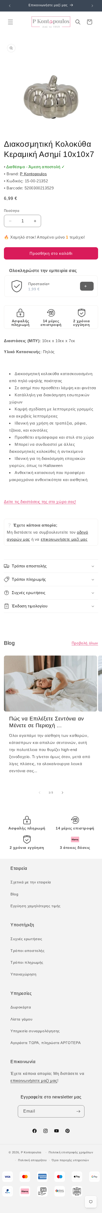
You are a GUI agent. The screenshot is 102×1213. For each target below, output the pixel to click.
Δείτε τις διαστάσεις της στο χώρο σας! (40, 501)
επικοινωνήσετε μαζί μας (64, 539)
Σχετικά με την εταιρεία (30, 882)
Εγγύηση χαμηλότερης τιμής (35, 906)
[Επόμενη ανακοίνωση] (92, 6)
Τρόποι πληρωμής (26, 962)
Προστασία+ (39, 284)
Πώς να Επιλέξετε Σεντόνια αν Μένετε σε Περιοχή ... (46, 722)
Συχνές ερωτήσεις (26, 939)
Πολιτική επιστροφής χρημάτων (71, 1152)
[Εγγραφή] (78, 1111)
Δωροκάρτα (20, 1007)
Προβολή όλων (85, 643)
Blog (14, 894)
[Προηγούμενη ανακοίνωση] (9, 6)
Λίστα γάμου (21, 1019)
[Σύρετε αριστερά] (39, 792)
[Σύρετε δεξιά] (62, 792)
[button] (10, 22)
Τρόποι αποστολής (27, 951)
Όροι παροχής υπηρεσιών (70, 1160)
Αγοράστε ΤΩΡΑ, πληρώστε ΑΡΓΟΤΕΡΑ (45, 1043)
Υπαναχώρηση (23, 974)
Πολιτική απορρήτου (32, 1160)
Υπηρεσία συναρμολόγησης (35, 1031)
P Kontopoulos (33, 174)
